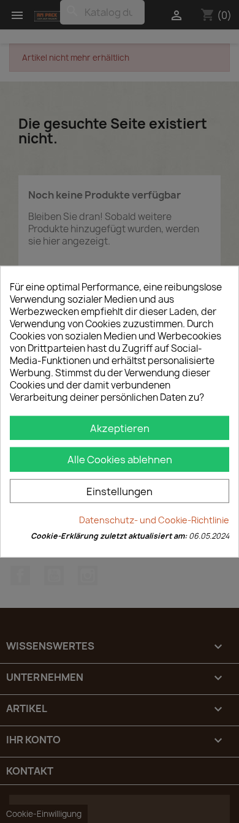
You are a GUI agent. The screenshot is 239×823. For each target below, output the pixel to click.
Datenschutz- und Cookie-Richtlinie (154, 520)
